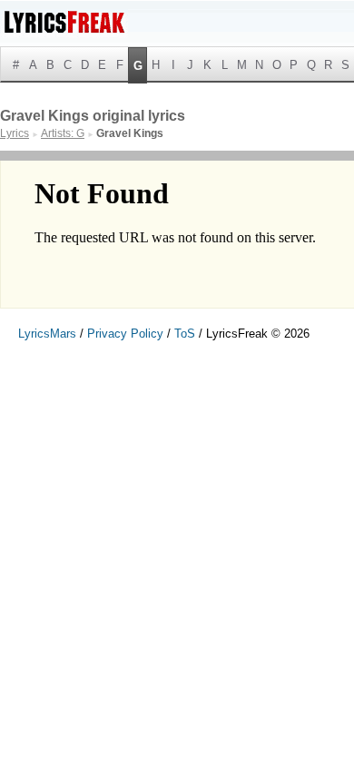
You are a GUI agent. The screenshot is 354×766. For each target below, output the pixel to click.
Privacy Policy (125, 333)
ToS (184, 333)
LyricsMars (47, 333)
